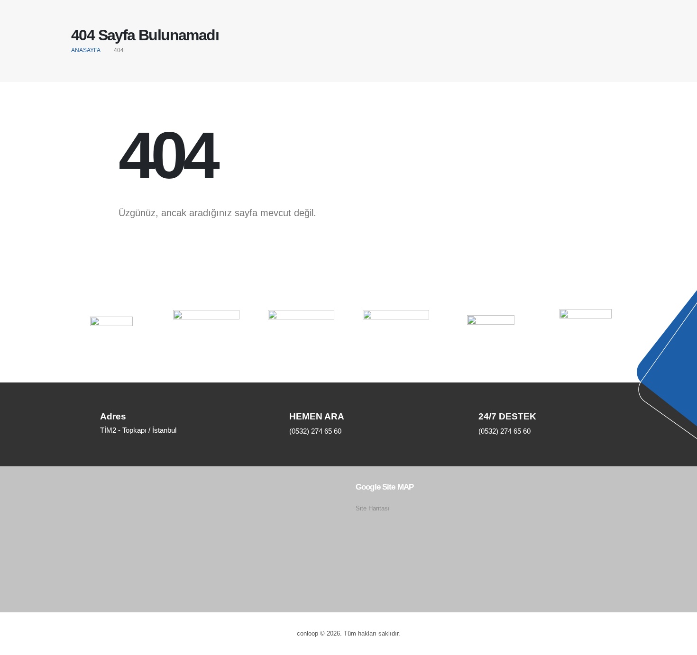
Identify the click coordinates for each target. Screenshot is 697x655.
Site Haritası (373, 508)
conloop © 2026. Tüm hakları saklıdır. (348, 633)
